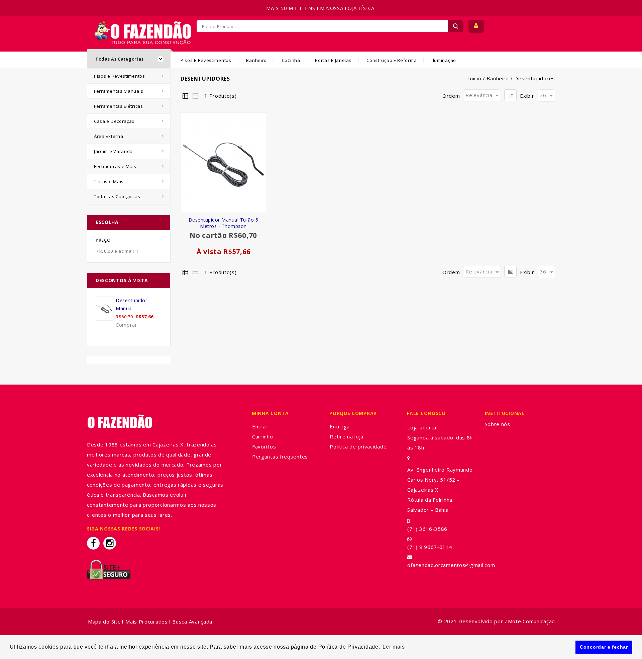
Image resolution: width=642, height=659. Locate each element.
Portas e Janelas (333, 60)
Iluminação (444, 60)
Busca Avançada (192, 621)
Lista (195, 95)
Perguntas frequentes (280, 456)
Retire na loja (346, 436)
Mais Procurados (146, 621)
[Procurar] (455, 26)
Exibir (527, 95)
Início (474, 78)
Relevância (478, 95)
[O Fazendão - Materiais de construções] (142, 24)
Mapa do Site (104, 621)
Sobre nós (497, 424)
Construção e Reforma (391, 60)
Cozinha (291, 60)
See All (129, 338)
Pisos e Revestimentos (206, 60)
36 (543, 95)
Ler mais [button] (394, 647)
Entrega (340, 426)
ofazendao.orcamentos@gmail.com (451, 565)
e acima (117, 251)
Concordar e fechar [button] (604, 647)
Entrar (260, 426)
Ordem (451, 95)
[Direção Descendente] (510, 95)
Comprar (126, 324)
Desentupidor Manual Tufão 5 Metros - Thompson (223, 223)
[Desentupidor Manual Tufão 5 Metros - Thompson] (223, 163)
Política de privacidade (358, 446)
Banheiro (256, 60)
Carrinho (262, 436)
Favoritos (264, 446)
